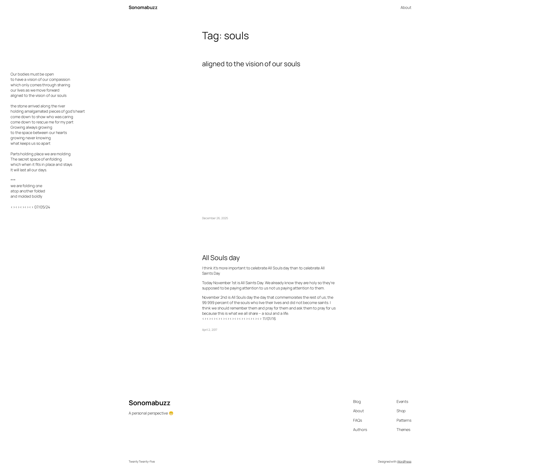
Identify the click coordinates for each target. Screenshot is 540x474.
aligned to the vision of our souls (251, 64)
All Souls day (221, 257)
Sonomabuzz (143, 7)
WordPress (404, 461)
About (406, 7)
